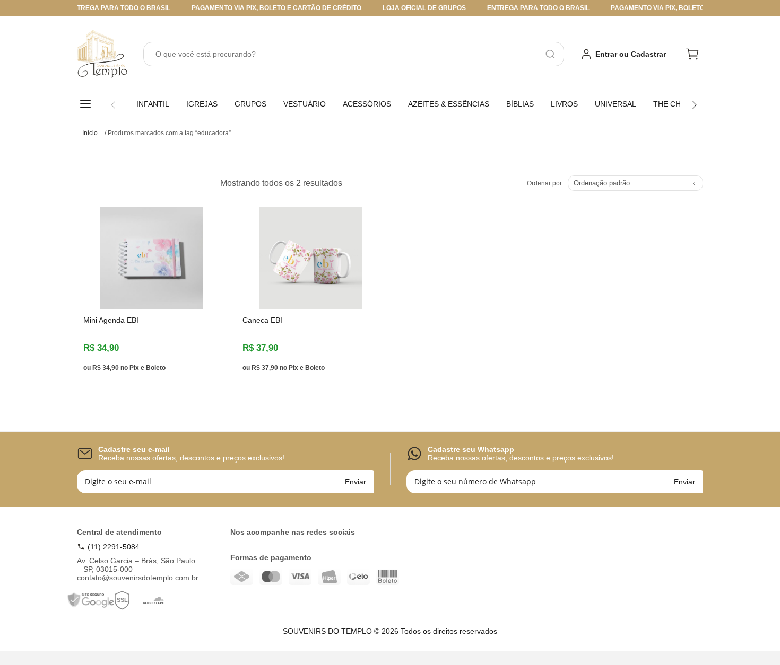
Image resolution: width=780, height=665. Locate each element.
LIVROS (564, 104)
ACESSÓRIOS (367, 104)
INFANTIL (152, 104)
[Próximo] (694, 105)
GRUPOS (250, 104)
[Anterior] (113, 105)
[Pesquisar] (550, 54)
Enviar (355, 481)
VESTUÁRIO (304, 104)
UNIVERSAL (615, 104)
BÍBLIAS (520, 104)
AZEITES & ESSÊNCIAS (448, 104)
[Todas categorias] (87, 104)
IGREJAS (202, 104)
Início (90, 133)
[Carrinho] (692, 54)
